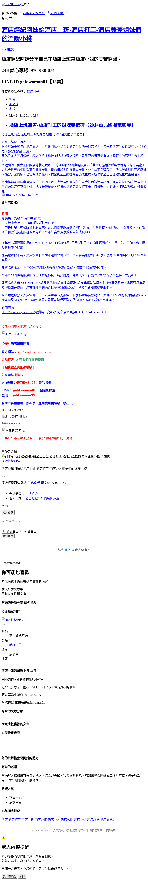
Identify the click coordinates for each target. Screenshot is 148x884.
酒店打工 (14, 819)
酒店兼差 (54, 819)
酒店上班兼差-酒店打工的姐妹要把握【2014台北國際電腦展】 (72, 125)
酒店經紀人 (108, 819)
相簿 (12, 99)
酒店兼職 (41, 819)
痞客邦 (35, 483)
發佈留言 (8, 536)
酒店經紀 (93, 819)
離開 (22, 876)
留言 (44, 483)
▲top (5, 505)
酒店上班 (28, 819)
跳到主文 (8, 49)
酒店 (5, 819)
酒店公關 (67, 819)
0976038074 (25, 382)
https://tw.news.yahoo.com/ (18, 312)
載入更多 (8, 512)
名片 (12, 108)
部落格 (13, 104)
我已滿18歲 (9, 876)
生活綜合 (31, 493)
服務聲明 (111, 830)
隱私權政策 (95, 830)
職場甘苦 (33, 91)
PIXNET (45, 830)
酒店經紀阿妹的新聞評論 (42, 498)
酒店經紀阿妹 (11, 461)
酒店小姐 (80, 819)
